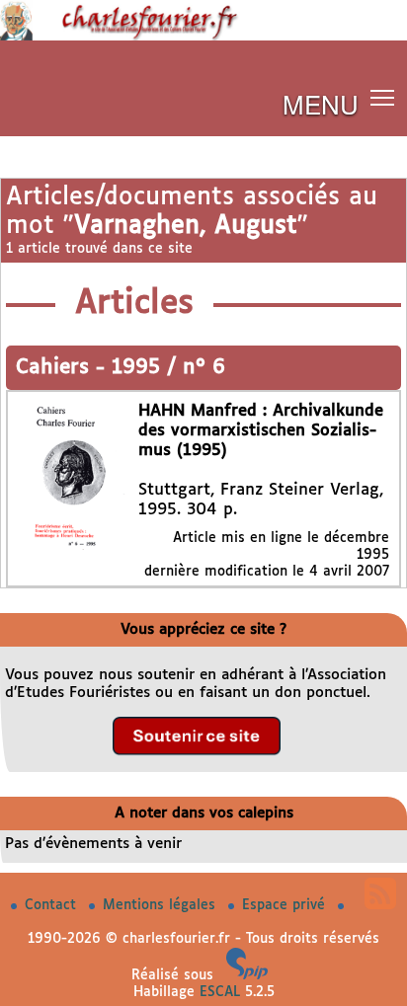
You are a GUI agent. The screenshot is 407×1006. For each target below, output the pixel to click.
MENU (321, 103)
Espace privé (286, 905)
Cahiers (56, 367)
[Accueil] (203, 36)
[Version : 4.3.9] (247, 975)
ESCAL (220, 992)
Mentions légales (161, 905)
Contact (53, 905)
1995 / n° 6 (168, 367)
